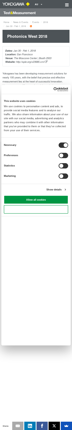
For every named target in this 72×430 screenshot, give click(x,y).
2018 (45, 22)
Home (6, 22)
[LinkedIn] (30, 426)
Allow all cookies (36, 199)
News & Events (20, 22)
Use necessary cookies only (36, 209)
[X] (54, 426)
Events (35, 22)
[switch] (63, 155)
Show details (54, 189)
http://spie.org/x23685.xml (30, 61)
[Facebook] (42, 426)
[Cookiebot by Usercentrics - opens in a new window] (53, 89)
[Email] (18, 426)
